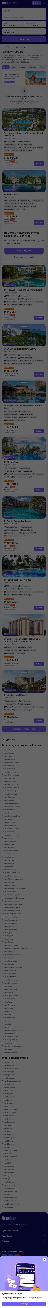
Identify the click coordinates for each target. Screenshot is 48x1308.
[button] (24, 1304)
